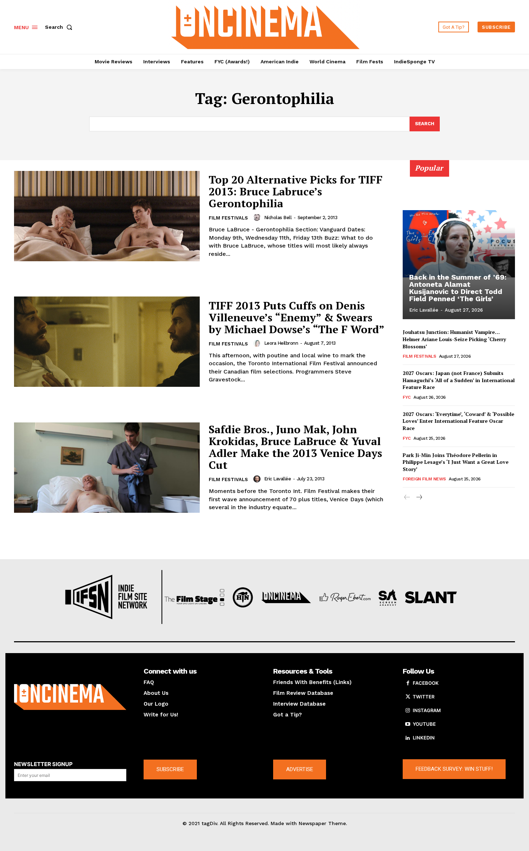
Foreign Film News (424, 478)
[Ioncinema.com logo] (70, 697)
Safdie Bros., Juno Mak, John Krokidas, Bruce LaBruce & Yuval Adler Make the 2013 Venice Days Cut (295, 447)
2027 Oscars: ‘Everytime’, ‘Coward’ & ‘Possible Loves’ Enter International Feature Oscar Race (458, 421)
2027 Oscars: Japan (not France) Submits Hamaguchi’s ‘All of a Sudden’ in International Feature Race (459, 380)
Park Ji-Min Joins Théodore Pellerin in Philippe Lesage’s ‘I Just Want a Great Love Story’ (455, 462)
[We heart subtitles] (265, 26)
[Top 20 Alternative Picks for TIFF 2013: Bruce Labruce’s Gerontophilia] (107, 216)
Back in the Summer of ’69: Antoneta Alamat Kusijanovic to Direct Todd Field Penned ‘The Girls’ (457, 288)
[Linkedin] (408, 738)
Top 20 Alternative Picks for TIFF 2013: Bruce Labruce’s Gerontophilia (296, 191)
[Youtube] (408, 724)
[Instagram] (408, 711)
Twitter (423, 697)
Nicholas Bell (278, 217)
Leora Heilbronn (281, 343)
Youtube (424, 724)
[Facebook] (408, 683)
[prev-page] (407, 497)
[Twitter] (408, 697)
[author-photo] (258, 217)
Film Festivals (228, 218)
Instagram (427, 710)
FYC (407, 397)
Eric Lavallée (277, 478)
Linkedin (424, 738)
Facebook (426, 683)
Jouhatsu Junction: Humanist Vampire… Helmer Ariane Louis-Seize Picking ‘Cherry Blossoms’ (454, 339)
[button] (60, 27)
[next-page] (418, 497)
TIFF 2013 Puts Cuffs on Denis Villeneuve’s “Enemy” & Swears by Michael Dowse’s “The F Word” (296, 317)
